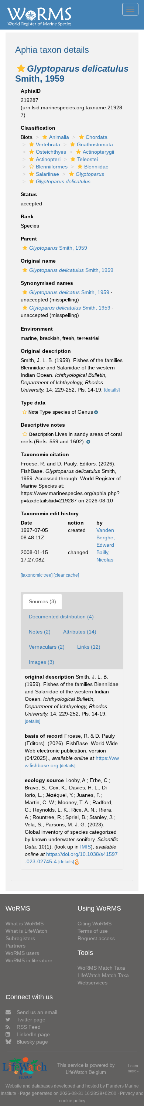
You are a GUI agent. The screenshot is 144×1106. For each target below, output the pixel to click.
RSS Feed (29, 1027)
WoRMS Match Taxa (101, 968)
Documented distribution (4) (61, 616)
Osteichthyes (51, 152)
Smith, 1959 (58, 248)
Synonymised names (47, 283)
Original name (38, 261)
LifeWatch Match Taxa (103, 975)
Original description (46, 351)
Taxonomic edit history (50, 513)
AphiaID (31, 91)
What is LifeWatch (26, 931)
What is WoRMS (25, 923)
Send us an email (37, 1012)
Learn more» (133, 1068)
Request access (96, 938)
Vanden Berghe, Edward (105, 537)
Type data (33, 403)
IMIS (85, 847)
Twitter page (31, 1020)
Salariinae (47, 174)
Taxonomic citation (45, 454)
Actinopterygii (98, 152)
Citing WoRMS (95, 923)
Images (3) (41, 662)
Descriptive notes (43, 425)
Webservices (92, 983)
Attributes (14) (79, 632)
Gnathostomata (95, 144)
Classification (38, 128)
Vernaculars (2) (47, 647)
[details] (112, 390)
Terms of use (93, 931)
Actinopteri (48, 159)
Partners (15, 946)
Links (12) (88, 647)
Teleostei (87, 159)
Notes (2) (40, 632)
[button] (21, 68)
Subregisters (20, 938)
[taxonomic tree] (37, 575)
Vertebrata (48, 144)
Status (29, 194)
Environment (37, 329)
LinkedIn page (33, 1034)
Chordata (96, 137)
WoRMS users (22, 953)
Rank (27, 216)
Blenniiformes (52, 167)
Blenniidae (96, 167)
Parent (29, 239)
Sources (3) (42, 601)
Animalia (59, 137)
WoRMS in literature (29, 960)
